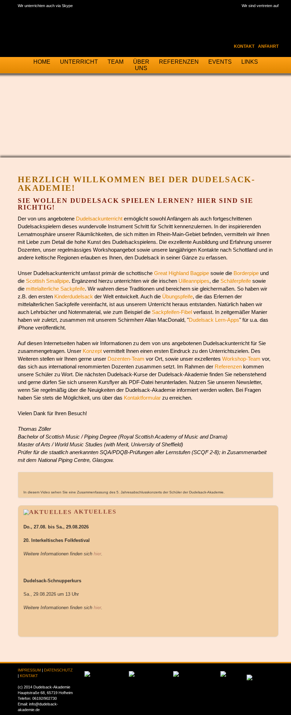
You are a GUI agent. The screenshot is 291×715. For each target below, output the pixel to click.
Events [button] (220, 62)
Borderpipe (246, 273)
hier (97, 553)
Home (41, 62)
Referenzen (228, 367)
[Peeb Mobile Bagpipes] (249, 675)
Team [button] (115, 62)
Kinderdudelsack (73, 296)
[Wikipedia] (258, 13)
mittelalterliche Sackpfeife (55, 289)
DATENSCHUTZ (58, 670)
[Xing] (273, 13)
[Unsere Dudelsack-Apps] (223, 674)
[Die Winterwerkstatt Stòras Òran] (131, 674)
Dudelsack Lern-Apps (214, 320)
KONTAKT (29, 676)
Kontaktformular (142, 398)
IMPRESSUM (29, 670)
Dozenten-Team (126, 359)
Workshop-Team (241, 359)
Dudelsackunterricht (99, 219)
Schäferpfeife (235, 281)
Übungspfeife (177, 296)
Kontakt (244, 46)
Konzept (92, 351)
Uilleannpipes (194, 281)
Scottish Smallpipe (47, 281)
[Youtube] (243, 13)
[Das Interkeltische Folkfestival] (87, 674)
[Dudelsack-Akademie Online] (176, 674)
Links (249, 62)
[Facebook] (228, 13)
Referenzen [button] (179, 62)
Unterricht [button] (79, 62)
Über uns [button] (141, 65)
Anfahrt (268, 46)
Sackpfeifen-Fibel (172, 312)
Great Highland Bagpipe (181, 273)
